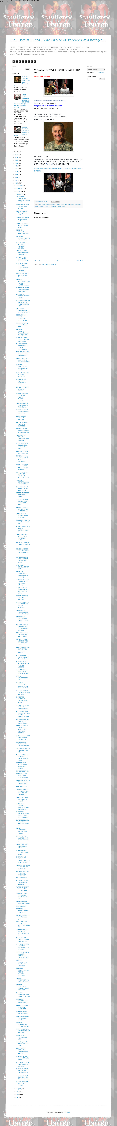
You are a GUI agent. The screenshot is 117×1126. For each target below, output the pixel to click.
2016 (16, 183)
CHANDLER (49, 204)
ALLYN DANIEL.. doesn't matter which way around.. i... (22, 252)
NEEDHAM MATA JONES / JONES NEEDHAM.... (22, 405)
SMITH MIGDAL (21, 786)
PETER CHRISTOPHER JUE (22, 677)
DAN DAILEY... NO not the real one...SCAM (22, 374)
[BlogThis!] (53, 202)
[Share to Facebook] (57, 202)
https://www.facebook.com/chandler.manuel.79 (49, 100)
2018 (16, 177)
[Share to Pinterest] (59, 202)
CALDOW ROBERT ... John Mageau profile (22, 219)
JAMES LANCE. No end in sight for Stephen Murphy (22, 721)
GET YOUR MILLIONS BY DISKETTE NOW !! (23, 310)
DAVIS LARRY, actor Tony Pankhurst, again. (22, 916)
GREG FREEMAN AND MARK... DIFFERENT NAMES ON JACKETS (22, 729)
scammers (47, 206)
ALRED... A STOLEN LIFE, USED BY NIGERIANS (23, 866)
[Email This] (52, 202)
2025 (16, 157)
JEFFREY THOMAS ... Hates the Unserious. (22, 389)
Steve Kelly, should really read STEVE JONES (22, 1043)
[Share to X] (55, 202)
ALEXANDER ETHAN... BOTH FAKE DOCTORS (22, 612)
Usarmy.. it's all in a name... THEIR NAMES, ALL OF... (23, 258)
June (17, 1094)
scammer (41, 206)
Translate (101, 72)
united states (53, 206)
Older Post (80, 261)
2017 (16, 180)
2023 (16, 163)
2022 (16, 166)
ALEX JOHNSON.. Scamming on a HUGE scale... (22, 846)
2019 (16, 174)
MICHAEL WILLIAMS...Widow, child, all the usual (23, 994)
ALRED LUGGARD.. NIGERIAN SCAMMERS (23, 1007)
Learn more (3, 28)
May (17, 1097)
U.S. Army (42, 119)
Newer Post (38, 261)
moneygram (78, 204)
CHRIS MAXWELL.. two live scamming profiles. (22, 225)
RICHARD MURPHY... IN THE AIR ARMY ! (22, 1024)
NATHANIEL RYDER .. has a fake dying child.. (23, 750)
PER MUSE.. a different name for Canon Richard (22, 910)
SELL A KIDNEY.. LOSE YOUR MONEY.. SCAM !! (22, 671)
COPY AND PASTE (58, 204)
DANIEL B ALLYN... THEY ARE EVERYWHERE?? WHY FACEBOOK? (22, 267)
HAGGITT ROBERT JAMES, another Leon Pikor (22, 1018)
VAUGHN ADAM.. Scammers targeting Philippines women (22, 430)
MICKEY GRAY (21, 906)
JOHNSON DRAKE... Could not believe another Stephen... (23, 353)
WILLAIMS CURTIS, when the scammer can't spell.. (22, 1064)
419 (40, 204)
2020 (16, 171)
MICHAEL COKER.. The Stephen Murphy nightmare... (23, 692)
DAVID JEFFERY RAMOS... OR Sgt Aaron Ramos (22, 339)
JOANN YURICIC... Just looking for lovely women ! (22, 634)
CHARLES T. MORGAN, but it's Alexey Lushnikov (22, 482)
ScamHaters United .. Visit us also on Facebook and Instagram (58, 40)
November (19, 188)
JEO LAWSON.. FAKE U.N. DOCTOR (21, 417)
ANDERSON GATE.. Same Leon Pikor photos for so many (22, 275)
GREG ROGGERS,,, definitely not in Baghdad (22, 799)
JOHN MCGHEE (21, 878)
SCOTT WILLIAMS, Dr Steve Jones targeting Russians (22, 706)
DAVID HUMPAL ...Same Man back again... (22, 852)
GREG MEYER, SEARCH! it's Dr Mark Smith (22, 515)
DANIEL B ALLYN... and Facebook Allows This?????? (22, 1070)
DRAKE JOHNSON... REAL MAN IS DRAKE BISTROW (23, 360)
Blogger (68, 1112)
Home (59, 261)
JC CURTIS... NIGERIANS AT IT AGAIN (22, 295)
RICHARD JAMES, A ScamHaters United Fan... (23, 521)
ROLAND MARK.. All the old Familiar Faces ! (22, 1057)
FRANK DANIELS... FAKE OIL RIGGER (22, 1083)
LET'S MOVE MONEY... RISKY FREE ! (22, 566)
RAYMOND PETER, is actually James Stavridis (22, 206)
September (19, 194)
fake (66, 204)
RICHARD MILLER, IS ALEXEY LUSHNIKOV (22, 873)
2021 (16, 169)
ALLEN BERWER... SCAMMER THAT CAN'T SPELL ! (22, 509)
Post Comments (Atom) (49, 264)
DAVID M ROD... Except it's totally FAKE (21, 1037)
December (19, 185)
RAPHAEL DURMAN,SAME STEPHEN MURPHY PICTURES (22, 972)
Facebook (49, 164)
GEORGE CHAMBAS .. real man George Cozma (22, 231)
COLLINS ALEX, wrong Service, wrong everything (22, 775)
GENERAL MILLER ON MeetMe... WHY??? (22, 494)
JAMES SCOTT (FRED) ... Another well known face (22, 939)
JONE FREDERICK (22, 771)
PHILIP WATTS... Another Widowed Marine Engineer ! (22, 657)
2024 (16, 160)
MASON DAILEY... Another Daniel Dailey (22, 324)
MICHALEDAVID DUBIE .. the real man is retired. (22, 488)
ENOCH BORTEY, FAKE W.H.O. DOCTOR (22, 597)
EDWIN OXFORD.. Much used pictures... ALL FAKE (23, 411)
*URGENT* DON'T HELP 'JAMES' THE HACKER (22, 888)
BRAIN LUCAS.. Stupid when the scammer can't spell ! (23, 743)
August (18, 1088)
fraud (69, 204)
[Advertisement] (55, 14)
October (18, 191)
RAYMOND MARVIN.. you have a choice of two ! (23, 238)
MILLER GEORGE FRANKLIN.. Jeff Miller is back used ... (23, 1077)
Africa (43, 204)
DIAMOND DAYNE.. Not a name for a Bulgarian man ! (23, 781)
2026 (16, 154)
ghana (72, 204)
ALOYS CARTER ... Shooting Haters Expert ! (22, 212)
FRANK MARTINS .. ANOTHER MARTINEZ (22, 424)
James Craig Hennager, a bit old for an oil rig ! (23, 544)
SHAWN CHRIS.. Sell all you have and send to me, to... (23, 737)
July (17, 1091)
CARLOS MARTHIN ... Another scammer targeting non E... (22, 289)
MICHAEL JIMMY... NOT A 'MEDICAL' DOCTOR (23, 1030)
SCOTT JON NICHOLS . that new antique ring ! (22, 1000)
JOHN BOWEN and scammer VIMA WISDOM (22, 882)
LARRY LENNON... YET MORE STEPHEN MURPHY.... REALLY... (22, 397)
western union (61, 206)
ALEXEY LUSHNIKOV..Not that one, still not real (23, 980)
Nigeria (37, 206)
